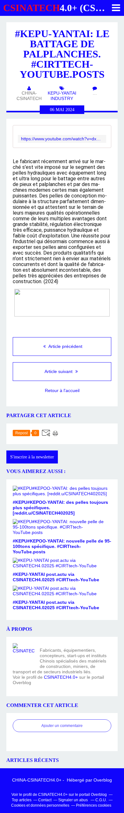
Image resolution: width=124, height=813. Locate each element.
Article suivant (59, 371)
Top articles (21, 800)
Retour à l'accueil (62, 390)
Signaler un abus (73, 800)
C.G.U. (101, 800)
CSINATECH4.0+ (61, 677)
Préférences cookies (93, 805)
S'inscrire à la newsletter (32, 457)
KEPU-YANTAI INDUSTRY (62, 95)
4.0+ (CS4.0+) (59, 8)
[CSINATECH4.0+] (24, 654)
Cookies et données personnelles (40, 805)
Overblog (102, 780)
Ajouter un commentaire (62, 725)
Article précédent (64, 346)
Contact (45, 800)
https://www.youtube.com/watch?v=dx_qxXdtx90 (62, 139)
